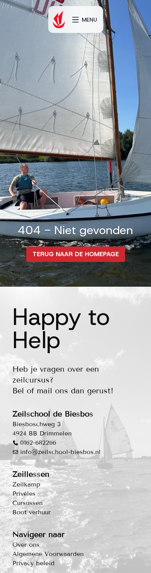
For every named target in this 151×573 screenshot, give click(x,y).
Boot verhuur (31, 512)
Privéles (24, 493)
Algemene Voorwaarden (48, 554)
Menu (89, 19)
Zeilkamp (26, 484)
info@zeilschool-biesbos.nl (60, 452)
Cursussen (27, 503)
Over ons (25, 544)
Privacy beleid (33, 563)
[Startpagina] (59, 19)
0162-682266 (38, 442)
